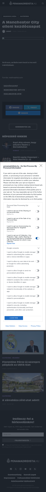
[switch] (37, 211)
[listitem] (23, 206)
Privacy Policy (36, 326)
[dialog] (23, 246)
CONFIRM (14, 318)
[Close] (42, 166)
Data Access (23, 326)
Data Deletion (10, 326)
